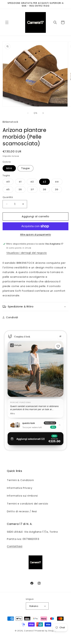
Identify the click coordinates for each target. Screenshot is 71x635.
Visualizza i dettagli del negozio (26, 253)
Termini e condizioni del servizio (27, 503)
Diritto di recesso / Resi (22, 511)
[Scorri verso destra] (43, 113)
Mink (9, 168)
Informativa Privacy (19, 488)
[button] (7, 22)
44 (58, 182)
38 (46, 190)
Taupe (25, 168)
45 (9, 190)
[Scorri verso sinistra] (28, 113)
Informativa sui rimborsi (22, 495)
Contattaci (14, 546)
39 (58, 190)
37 (34, 190)
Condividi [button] (12, 317)
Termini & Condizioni (20, 480)
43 (44, 181)
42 (33, 182)
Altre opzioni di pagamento (35, 234)
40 (9, 182)
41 (22, 182)
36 (22, 190)
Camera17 (29, 630)
